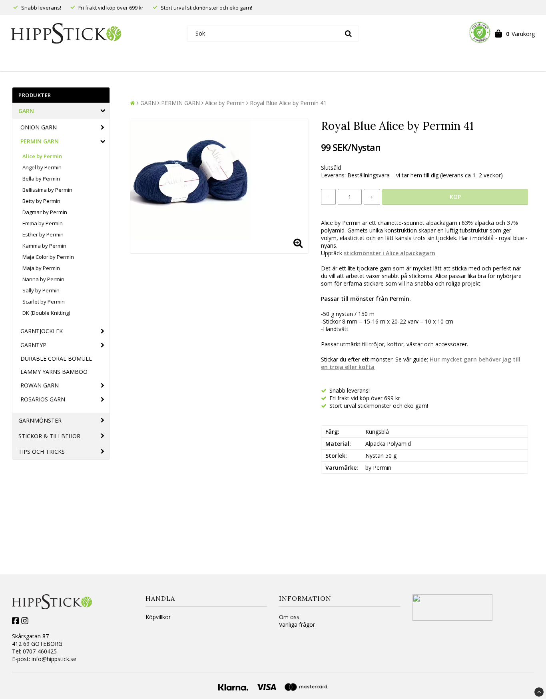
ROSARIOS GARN (42, 399)
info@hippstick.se (54, 659)
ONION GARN (38, 127)
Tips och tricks (41, 451)
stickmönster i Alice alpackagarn (389, 253)
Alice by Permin (42, 156)
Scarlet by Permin (43, 301)
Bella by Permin (41, 178)
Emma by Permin (42, 223)
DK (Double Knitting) (46, 312)
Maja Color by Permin (48, 256)
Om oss (289, 617)
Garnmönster (40, 420)
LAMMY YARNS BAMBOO (54, 371)
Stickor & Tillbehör (49, 436)
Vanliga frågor (297, 624)
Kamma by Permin (44, 245)
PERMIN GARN (39, 141)
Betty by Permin (41, 201)
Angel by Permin (42, 167)
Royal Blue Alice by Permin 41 (288, 103)
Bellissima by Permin (47, 189)
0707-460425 (40, 651)
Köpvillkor (158, 617)
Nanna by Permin (43, 279)
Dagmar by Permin (44, 212)
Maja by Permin (41, 268)
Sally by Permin (41, 290)
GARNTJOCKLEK (41, 331)
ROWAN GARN (39, 385)
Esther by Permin (43, 234)
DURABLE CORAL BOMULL (56, 358)
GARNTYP (33, 345)
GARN (26, 111)
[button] (515, 33)
